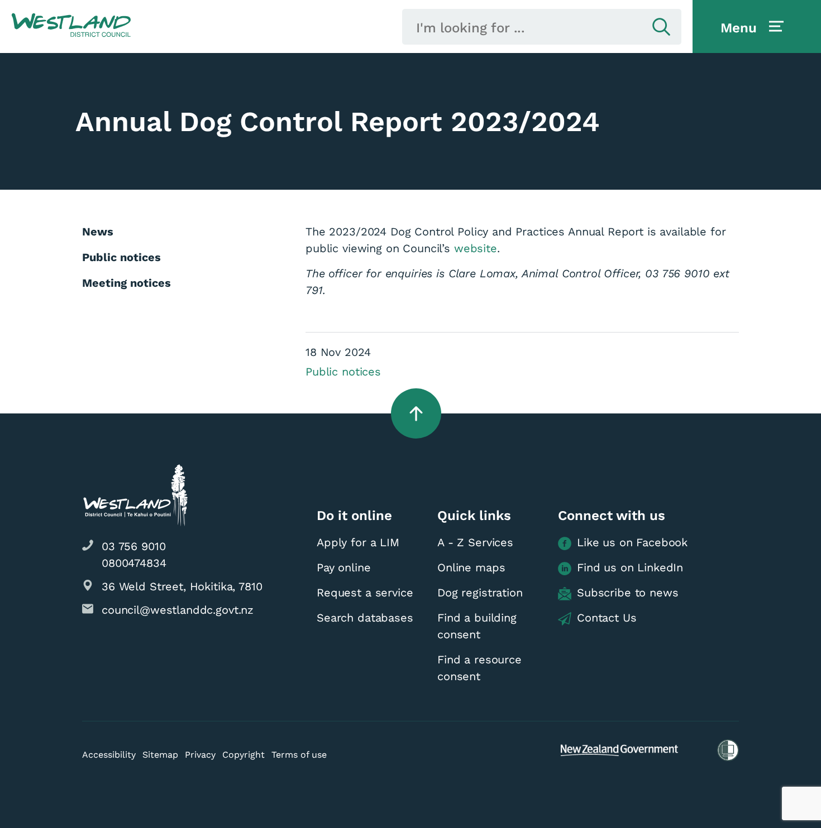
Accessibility (109, 754)
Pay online (344, 567)
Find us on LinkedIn (630, 567)
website (475, 248)
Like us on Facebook (632, 542)
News (97, 231)
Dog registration (480, 592)
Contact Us (607, 617)
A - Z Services (475, 542)
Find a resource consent (479, 668)
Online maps (471, 567)
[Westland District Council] (71, 25)
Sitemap (160, 754)
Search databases (365, 617)
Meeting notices (126, 283)
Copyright (243, 754)
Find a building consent (477, 626)
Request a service (365, 592)
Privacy (200, 754)
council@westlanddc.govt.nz (178, 610)
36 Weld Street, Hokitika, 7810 (182, 586)
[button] (71, 25)
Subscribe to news (627, 592)
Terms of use (299, 754)
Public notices (343, 371)
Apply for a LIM (358, 542)
